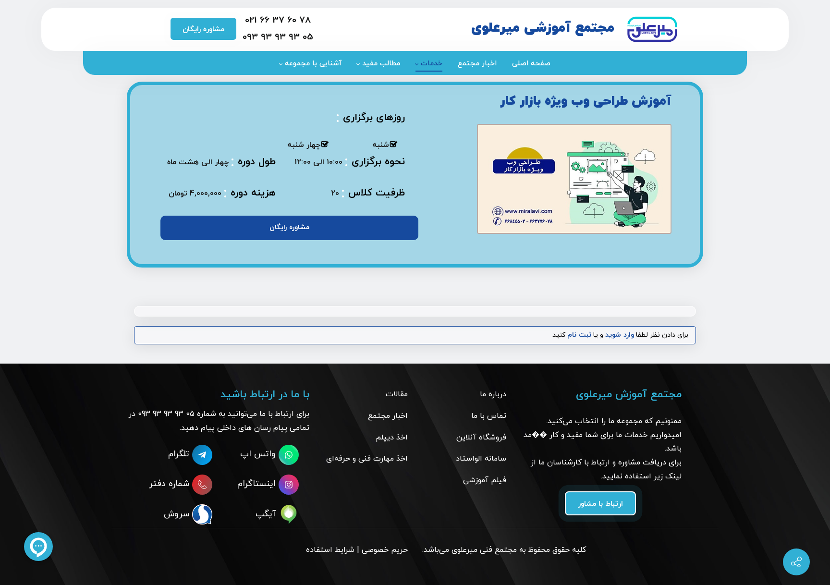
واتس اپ (259, 454)
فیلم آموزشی (484, 480)
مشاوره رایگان (203, 29)
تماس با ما (488, 416)
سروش (178, 514)
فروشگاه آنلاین (481, 437)
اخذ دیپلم (392, 437)
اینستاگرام (258, 484)
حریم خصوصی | (382, 550)
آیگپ (267, 514)
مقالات (397, 394)
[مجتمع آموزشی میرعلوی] (652, 29)
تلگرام (180, 454)
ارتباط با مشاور (600, 504)
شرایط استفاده (330, 550)
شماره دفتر (170, 484)
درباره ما (493, 394)
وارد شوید (619, 335)
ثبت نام (579, 335)
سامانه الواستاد (481, 458)
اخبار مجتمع (388, 416)
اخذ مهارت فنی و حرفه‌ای (367, 458)
